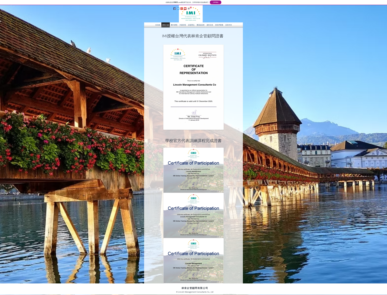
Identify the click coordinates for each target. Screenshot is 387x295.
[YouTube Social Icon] (185, 8)
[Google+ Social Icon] (181, 8)
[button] (210, 24)
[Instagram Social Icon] (188, 8)
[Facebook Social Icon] (174, 8)
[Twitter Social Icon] (178, 8)
